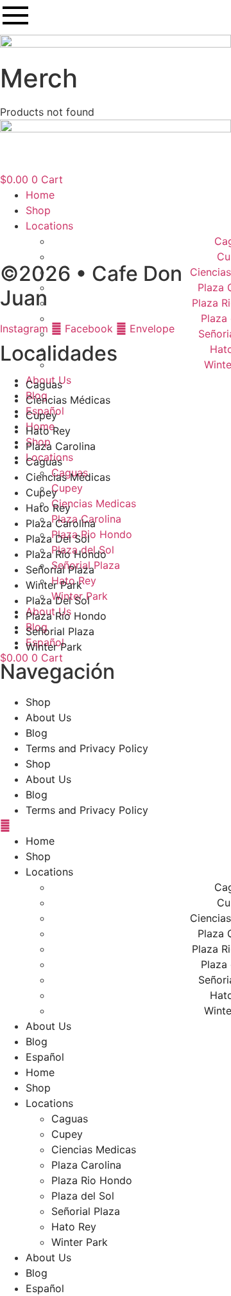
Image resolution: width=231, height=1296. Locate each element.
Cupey (67, 488)
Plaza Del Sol (58, 538)
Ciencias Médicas (68, 399)
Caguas (44, 384)
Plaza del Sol (82, 1195)
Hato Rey (48, 430)
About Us (48, 717)
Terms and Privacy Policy (87, 748)
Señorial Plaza (60, 569)
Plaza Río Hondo (66, 554)
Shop (38, 702)
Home (40, 840)
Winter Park (54, 585)
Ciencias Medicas (93, 503)
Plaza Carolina (61, 446)
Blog (36, 732)
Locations (49, 871)
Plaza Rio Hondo (91, 534)
